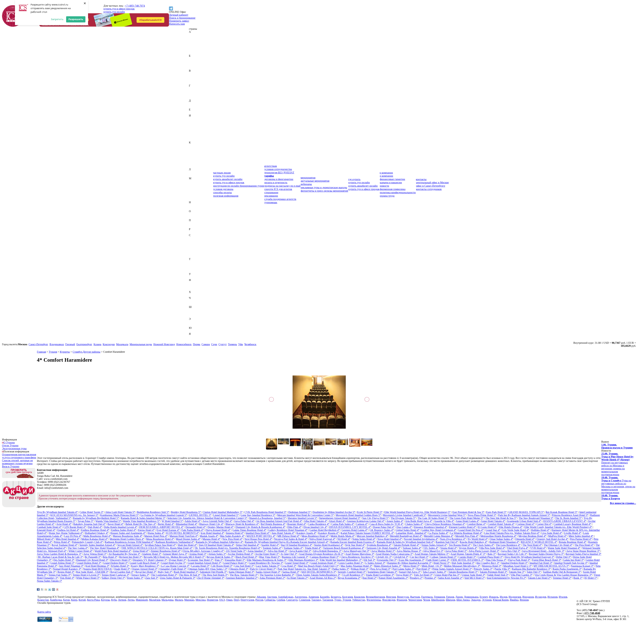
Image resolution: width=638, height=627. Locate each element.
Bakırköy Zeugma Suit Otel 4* (89, 524)
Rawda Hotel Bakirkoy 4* (473, 542)
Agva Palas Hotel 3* (456, 551)
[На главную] (13, 25)
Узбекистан (195, 277)
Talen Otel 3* (534, 572)
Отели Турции (10, 445)
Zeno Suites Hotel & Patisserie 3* (177, 577)
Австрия (194, 37)
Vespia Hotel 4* (448, 548)
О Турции (9, 442)
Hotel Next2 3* (441, 563)
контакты (421, 179)
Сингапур (194, 253)
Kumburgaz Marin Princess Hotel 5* (119, 515)
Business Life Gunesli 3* (295, 557)
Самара (206, 344)
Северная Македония (201, 244)
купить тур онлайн (114, 11)
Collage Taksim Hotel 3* (443, 557)
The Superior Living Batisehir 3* (277, 575)
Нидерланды (196, 205)
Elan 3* (219, 560)
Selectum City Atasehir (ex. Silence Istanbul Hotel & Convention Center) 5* (207, 518)
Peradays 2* (416, 577)
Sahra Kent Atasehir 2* (450, 577)
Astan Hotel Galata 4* (467, 521)
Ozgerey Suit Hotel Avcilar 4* (552, 539)
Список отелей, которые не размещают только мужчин (17, 462)
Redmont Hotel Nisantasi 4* (504, 542)
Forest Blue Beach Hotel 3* (546, 560)
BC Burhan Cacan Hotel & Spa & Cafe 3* (60, 557)
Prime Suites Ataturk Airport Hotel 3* (452, 569)
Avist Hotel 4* (63, 524)
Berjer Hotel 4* (166, 524)
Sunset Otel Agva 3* (410, 572)
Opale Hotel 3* (122, 569)
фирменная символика (392, 189)
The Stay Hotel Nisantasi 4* (104, 548)
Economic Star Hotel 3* (200, 560)
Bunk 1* (578, 577)
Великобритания (198, 73)
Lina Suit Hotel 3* (244, 566)
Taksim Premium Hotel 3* (493, 572)
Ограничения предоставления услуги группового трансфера (19, 456)
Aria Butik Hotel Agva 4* (418, 521)
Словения (194, 256)
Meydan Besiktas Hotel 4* (532, 536)
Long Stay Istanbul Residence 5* (258, 515)
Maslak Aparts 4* (209, 536)
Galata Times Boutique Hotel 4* (249, 530)
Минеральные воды (141, 344)
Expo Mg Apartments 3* (412, 560)
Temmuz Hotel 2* (562, 577)
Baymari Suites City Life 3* (512, 554)
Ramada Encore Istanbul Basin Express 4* (352, 542)
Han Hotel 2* (369, 577)
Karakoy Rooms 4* (328, 533)
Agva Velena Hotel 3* (95, 554)
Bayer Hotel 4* (115, 524)
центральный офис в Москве (432, 182)
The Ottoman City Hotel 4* (558, 545)
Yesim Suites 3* (135, 577)
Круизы (105, 599)
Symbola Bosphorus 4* (379, 545)
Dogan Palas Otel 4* (384, 527)
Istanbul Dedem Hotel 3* (514, 563)
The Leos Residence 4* (508, 545)
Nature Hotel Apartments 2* (393, 577)
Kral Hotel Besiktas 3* (97, 566)
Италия (193, 139)
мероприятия (308, 177)
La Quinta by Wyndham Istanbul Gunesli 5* (164, 515)
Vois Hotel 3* (67, 577)
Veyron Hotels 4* (468, 548)
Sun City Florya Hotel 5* (375, 518)
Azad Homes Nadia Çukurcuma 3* (394, 554)
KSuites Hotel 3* (120, 566)
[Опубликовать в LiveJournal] (42, 589)
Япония (193, 339)
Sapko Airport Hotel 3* (268, 572)
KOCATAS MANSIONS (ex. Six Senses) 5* (74, 515)
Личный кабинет (178, 14)
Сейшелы (194, 247)
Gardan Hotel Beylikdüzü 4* (324, 530)
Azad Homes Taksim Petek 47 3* (468, 554)
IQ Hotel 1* (590, 577)
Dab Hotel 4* (95, 527)
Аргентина (195, 49)
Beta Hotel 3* (110, 557)
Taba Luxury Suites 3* (434, 572)
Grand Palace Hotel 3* (235, 563)
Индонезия (195, 124)
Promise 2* (430, 577)
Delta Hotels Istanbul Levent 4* (120, 527)
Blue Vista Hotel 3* (269, 557)
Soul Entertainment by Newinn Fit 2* (506, 577)
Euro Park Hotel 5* (496, 512)
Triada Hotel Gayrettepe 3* (380, 575)
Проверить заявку (179, 20)
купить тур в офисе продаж (119, 8)
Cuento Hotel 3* (467, 557)
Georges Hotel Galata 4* (355, 530)
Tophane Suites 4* (293, 548)
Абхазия (193, 34)
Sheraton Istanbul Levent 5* (302, 518)
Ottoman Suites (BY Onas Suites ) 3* (207, 569)
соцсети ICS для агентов (278, 189)
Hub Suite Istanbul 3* (463, 563)
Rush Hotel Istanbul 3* (186, 572)
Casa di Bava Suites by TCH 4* (386, 524)
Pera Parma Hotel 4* (581, 539)
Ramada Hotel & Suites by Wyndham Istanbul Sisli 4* (405, 542)
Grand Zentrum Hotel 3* (323, 563)
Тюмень (232, 344)
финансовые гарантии (392, 179)
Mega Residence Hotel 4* (315, 536)
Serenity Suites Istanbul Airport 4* (97, 545)
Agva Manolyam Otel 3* (356, 551)
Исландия (194, 133)
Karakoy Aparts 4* (306, 533)
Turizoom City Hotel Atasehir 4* (383, 548)
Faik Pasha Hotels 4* (192, 530)
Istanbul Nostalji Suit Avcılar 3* (571, 563)
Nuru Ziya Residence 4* (453, 539)
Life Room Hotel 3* (222, 566)
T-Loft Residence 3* (353, 575)
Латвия (193, 172)
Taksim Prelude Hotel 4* (406, 545)
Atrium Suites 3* (217, 554)
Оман (192, 217)
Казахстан (194, 145)
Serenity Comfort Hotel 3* (352, 572)
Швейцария (195, 310)
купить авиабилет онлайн (227, 179)
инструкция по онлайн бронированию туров (238, 185)
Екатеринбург (84, 344)
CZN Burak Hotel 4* (74, 527)
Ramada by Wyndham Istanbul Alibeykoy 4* (219, 542)
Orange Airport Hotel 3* (145, 569)
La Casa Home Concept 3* (175, 566)
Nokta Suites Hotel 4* (363, 539)
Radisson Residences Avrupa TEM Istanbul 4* (129, 542)
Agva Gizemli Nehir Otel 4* (217, 521)
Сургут (222, 344)
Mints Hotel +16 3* (432, 566)
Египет (193, 112)
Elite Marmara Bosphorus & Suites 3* (267, 560)
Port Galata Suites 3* (403, 569)
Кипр (192, 154)
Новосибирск (184, 344)
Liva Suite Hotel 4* (551, 533)
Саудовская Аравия (200, 238)
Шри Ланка (463, 599)
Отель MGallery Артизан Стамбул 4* (203, 551)
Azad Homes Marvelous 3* (359, 554)
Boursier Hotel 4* (296, 524)
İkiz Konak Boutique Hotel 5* (562, 512)
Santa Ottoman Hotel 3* (241, 572)
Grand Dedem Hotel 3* (88, 563)
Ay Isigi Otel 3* (288, 554)
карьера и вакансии (391, 182)
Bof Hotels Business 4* (273, 524)
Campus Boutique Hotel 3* (324, 557)
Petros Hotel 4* (62, 542)
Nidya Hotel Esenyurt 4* (322, 539)
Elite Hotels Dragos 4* (511, 527)
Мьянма (193, 199)
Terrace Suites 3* (140, 575)
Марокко (194, 193)
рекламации (271, 195)
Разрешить (75, 19)
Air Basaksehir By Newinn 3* (124, 554)
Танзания (194, 265)
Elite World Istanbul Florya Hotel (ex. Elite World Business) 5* (417, 512)
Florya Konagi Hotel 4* (218, 530)
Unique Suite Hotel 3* (473, 575)
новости (384, 185)
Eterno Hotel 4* (146, 530)
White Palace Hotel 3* (88, 577)
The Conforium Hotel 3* (164, 575)
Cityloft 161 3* (384, 557)
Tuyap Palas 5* (85, 521)
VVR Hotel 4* (538, 548)
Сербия (193, 250)
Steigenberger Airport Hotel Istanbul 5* (339, 518)
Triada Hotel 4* (313, 548)
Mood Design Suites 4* (188, 539)
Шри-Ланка (195, 315)
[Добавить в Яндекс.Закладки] (57, 589)
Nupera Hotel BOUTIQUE (97, 569)
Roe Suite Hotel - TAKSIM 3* (92, 572)
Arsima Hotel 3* (198, 554)
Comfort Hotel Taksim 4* (501, 524)
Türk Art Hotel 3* (423, 575)
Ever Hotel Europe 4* (168, 530)
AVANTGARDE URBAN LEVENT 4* (564, 521)
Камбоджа (195, 148)
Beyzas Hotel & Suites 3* (220, 557)
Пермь (196, 344)
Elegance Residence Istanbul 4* (430, 527)
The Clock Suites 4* (483, 545)
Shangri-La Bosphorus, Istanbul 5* (267, 518)
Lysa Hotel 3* (288, 566)
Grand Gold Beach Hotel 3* (144, 563)
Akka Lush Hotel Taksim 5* (120, 512)
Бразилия (194, 67)
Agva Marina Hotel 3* (383, 551)
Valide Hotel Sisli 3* (498, 575)
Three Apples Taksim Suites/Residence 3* (318, 575)
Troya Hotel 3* (404, 575)
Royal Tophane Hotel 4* (65, 545)
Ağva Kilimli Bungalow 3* (327, 551)
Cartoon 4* (362, 524)
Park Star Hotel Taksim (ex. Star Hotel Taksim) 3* (304, 569)
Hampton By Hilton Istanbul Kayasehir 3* (409, 563)
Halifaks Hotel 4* (540, 530)
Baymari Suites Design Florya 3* (546, 554)
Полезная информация (16, 451)
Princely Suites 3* (483, 569)
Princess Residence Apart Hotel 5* (570, 515)
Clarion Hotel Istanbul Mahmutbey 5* (223, 512)
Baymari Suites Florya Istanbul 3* (583, 554)
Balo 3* (491, 554)
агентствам (270, 166)
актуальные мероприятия (315, 180)
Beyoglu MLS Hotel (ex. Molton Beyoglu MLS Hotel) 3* (174, 557)
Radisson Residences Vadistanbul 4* (175, 542)
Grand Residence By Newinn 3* (266, 563)
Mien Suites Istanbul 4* (581, 536)
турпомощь (270, 202)
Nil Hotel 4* (343, 539)
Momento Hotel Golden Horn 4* (127, 539)
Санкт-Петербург (38, 344)
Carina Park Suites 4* (342, 524)
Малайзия (194, 184)
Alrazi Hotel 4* (337, 521)
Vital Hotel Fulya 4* (517, 548)
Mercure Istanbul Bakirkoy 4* (372, 536)
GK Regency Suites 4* (382, 530)
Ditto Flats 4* (294, 527)
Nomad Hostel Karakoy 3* (67, 569)
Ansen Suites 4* (394, 521)
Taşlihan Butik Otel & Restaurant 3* (562, 572)
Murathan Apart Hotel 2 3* (517, 566)
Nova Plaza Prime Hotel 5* (482, 515)
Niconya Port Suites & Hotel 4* (290, 539)
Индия (192, 121)
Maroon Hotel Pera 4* (156, 536)
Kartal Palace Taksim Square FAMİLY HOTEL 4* (367, 533)
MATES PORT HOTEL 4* (260, 536)
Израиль (193, 118)
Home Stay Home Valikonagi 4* (66, 533)
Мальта (193, 190)
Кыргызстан (196, 166)
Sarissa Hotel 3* (290, 572)
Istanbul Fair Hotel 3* (541, 563)
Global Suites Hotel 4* (408, 530)
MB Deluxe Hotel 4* (288, 536)
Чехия (192, 304)
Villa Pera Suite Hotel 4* (492, 548)
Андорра (194, 46)
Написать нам (177, 23)
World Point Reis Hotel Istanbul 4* (112, 551)
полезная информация (225, 195)
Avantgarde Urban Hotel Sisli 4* (524, 521)
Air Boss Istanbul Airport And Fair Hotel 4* (279, 521)
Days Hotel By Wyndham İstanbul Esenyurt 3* (529, 557)
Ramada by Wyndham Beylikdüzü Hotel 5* (96, 518)
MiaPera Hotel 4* (557, 536)
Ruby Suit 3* (165, 572)
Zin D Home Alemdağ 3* (210, 577)
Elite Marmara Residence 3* (303, 560)
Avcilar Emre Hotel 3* (267, 554)
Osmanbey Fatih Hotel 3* (172, 569)
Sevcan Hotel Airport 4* (130, 545)
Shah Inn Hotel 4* (187, 545)
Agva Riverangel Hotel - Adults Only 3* (543, 551)
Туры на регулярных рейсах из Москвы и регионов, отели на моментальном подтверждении (618, 485)
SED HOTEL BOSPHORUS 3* (318, 572)
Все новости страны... (623, 503)
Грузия (193, 97)
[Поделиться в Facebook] (38, 589)
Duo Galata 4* (404, 527)
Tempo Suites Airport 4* (434, 545)
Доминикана (196, 106)
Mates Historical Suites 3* (387, 566)
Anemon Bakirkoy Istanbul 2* (242, 577)
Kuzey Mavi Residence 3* (145, 566)
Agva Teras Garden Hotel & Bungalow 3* (59, 554)
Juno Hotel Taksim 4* (283, 533)
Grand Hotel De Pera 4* (471, 530)
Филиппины (196, 283)
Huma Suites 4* (156, 533)
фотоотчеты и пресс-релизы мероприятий (324, 190)
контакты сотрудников (429, 189)
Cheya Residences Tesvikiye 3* (357, 557)
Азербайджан (196, 40)
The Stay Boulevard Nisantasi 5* (536, 518)
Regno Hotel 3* (65, 572)
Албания (194, 43)
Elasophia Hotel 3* (235, 560)
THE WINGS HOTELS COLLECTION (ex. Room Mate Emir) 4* (157, 548)
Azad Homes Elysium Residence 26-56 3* (321, 554)
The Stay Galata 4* (78, 548)
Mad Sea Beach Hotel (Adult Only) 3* (318, 566)
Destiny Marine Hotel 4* (221, 527)
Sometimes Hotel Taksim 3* (382, 572)
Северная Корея (198, 241)
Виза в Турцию (10, 466)
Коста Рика (195, 160)
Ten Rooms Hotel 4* (460, 545)
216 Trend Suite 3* (236, 551)
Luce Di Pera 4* (72, 536)
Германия (194, 91)
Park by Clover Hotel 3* (263, 569)
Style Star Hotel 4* (355, 545)
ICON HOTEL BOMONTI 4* (182, 533)
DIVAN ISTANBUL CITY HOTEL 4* (350, 527)
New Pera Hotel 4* (232, 539)
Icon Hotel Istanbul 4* (212, 533)
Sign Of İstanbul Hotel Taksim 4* (216, 545)
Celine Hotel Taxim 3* (92, 512)
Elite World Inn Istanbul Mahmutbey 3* (341, 560)
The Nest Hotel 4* (532, 545)
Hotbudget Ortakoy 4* (96, 533)
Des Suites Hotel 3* (63, 560)
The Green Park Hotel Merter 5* (466, 518)
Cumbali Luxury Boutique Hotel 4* (572, 524)
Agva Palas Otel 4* (244, 521)
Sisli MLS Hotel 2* (474, 577)
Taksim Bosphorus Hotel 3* (463, 572)
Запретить (57, 19)
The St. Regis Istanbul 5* (568, 518)
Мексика (194, 196)
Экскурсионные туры (14, 448)
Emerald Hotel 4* (46, 530)
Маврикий (195, 181)
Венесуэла (195, 79)
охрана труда (387, 195)
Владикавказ (57, 344)
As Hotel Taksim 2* (297, 577)
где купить (354, 179)
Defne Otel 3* (563, 557)
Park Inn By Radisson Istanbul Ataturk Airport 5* (524, 515)
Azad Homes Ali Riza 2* (323, 577)
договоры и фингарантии (278, 179)
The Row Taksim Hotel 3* (244, 575)
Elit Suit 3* (369, 560)
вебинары (306, 184)
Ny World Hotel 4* (478, 539)
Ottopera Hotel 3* (238, 569)
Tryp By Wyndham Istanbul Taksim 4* (57, 512)
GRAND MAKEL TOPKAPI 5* (526, 512)
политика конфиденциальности (398, 192)
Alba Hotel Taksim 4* (315, 521)
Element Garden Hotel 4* (462, 527)
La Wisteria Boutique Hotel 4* (466, 533)
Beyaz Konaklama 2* (349, 577)
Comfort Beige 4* (476, 524)
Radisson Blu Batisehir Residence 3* (531, 569)
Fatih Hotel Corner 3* (437, 560)
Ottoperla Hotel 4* (525, 539)
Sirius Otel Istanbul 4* (247, 545)
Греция (193, 94)
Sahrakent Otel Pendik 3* (213, 572)
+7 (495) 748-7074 (135, 5)
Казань (97, 344)
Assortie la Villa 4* (444, 521)
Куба (191, 163)
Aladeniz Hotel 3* (151, 554)
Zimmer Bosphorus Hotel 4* (166, 551)
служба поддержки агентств (280, 199)
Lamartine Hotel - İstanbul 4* (411, 533)
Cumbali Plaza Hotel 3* (490, 557)
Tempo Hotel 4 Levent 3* (86, 575)
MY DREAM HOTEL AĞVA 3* (551, 566)
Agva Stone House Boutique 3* (583, 551)
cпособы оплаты (222, 192)
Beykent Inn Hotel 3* (130, 557)
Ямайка (193, 336)
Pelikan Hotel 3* (360, 569)
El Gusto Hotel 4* (487, 527)
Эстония (194, 324)
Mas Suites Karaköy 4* (232, 536)
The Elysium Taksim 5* (403, 518)
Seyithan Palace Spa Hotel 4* (160, 545)
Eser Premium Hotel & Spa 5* (468, 512)
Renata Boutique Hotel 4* (572, 542)
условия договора (223, 189)
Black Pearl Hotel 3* (246, 557)
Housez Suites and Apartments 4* (128, 533)
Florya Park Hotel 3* (519, 560)
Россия (193, 232)
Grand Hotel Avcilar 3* (173, 563)
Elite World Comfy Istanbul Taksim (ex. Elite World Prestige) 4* (558, 527)
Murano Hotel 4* (211, 539)
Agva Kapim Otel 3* (300, 551)
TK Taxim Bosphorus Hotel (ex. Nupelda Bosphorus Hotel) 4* (227, 548)
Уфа (240, 344)
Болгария (194, 64)
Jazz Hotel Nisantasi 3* (71, 566)
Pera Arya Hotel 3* (380, 569)
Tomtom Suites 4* (272, 548)
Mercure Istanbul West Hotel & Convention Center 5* (305, 515)
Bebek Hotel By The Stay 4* (140, 524)
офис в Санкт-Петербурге (430, 185)
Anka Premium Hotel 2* (272, 577)
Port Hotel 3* (423, 569)
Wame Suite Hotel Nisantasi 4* (564, 548)
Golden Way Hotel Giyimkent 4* (438, 530)
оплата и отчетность (275, 182)
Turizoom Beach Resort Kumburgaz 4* (343, 548)
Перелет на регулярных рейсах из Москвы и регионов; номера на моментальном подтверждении (617, 464)
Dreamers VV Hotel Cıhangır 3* (150, 560)
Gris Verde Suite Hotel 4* (515, 530)
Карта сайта (44, 611)
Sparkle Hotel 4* (270, 545)
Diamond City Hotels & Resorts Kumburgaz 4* (260, 527)
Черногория (195, 301)
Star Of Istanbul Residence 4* (296, 545)
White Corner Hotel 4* (80, 551)
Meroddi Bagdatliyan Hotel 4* (406, 536)
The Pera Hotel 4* (584, 545)
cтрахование (271, 192)
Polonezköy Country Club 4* (87, 542)
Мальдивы (195, 187)
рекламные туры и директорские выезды (324, 187)
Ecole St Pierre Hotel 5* (369, 512)
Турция (193, 271)
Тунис (192, 268)
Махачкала (122, 344)
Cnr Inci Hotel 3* (419, 557)
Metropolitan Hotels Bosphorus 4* (498, 536)
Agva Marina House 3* (409, 551)
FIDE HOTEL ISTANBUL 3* (467, 560)
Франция (194, 289)
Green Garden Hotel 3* (350, 563)
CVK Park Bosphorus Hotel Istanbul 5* (265, 512)
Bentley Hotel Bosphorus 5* (186, 512)
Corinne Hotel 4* (525, 524)
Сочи (214, 344)
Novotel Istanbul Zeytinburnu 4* (421, 539)
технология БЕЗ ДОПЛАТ (279, 172)
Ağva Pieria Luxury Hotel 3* (484, 551)
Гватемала (194, 88)
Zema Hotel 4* (141, 551)
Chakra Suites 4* (414, 524)
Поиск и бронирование (182, 17)
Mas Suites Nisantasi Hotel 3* (356, 566)
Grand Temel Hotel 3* (297, 563)
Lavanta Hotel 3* (200, 566)
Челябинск (250, 344)
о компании (386, 172)
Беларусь (194, 61)
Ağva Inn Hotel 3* (277, 551)
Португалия (195, 226)
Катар (192, 151)
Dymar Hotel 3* (177, 560)
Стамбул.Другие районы (86, 351)
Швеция (193, 313)
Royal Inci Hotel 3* (145, 572)
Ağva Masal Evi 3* (433, 551)
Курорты (65, 351)
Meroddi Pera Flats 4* (466, 536)
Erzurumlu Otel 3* (387, 560)
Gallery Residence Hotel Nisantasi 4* (288, 530)
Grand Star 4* (492, 530)
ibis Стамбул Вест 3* (487, 563)
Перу (192, 223)
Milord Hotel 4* (45, 539)
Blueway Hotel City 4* (211, 524)
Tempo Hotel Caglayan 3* (115, 575)
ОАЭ (192, 214)
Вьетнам (194, 82)
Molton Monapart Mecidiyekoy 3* (462, 566)
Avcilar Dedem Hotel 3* (240, 554)
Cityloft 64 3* (401, 557)
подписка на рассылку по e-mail (282, 185)
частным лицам (222, 172)
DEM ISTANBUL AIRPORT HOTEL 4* (161, 527)
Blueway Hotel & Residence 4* (242, 524)
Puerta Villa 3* (502, 569)
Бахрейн (193, 58)
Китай (192, 157)
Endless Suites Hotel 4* (123, 530)
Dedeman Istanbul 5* (299, 512)
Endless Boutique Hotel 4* (95, 530)
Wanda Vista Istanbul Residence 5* (141, 521)
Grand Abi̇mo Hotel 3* (62, 563)
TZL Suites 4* (430, 548)
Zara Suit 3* (151, 577)
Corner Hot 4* (544, 524)
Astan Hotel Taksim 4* (493, 521)
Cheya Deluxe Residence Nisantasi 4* (445, 524)
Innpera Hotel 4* (235, 533)
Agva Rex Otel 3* (510, 551)
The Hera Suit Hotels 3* (215, 575)
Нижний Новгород (164, 344)
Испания (194, 136)
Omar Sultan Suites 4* (501, 539)
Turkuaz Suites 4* (411, 548)
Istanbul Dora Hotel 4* (258, 533)
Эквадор (194, 321)
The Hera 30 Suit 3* (189, 575)
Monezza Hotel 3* (491, 566)
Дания (192, 103)
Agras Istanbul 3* (256, 551)
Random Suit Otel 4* (447, 542)
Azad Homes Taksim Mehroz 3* (432, 554)
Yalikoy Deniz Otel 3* (113, 577)
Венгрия (194, 76)
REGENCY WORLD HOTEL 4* (539, 542)
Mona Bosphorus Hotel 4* (160, 539)
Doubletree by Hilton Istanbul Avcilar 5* (334, 512)
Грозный (70, 344)
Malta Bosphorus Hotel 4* (97, 536)
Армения (194, 52)
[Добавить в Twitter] (49, 589)
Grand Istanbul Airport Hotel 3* (204, 563)
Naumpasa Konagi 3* (582, 566)
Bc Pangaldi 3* (93, 557)
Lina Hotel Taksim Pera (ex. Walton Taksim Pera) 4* (512, 533)
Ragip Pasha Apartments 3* (567, 569)
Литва (192, 175)
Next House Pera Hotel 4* (258, 539)
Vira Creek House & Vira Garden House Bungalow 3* (563, 575)
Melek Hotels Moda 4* (342, 536)
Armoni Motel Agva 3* (175, 554)
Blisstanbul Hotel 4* (186, 524)
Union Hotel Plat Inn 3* (447, 575)
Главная (41, 351)
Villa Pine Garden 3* (521, 575)
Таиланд (194, 262)
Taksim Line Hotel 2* (539, 577)
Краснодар (109, 344)
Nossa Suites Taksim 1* (49, 580)
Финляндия (195, 286)
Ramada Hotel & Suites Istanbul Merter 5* (143, 518)
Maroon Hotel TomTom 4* (183, 536)
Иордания (194, 127)
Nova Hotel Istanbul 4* (389, 539)
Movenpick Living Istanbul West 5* (447, 515)
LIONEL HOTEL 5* (200, 515)
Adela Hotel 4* (193, 521)
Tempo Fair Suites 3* (59, 575)
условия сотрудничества (278, 169)
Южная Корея (197, 330)
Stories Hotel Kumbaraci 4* (328, 545)
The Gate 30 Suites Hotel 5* (432, 518)
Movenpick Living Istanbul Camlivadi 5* (404, 515)
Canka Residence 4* (318, 524)
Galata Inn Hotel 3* (573, 560)
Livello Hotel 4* (572, 533)
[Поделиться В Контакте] (53, 589)
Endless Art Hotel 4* (68, 530)
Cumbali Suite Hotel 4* (49, 527)
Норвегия (194, 208)
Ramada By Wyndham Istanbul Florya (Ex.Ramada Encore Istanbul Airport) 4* (286, 542)
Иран (192, 130)
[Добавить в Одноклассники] (46, 589)
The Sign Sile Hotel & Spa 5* (501, 518)
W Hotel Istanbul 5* (172, 521)
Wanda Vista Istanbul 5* (108, 521)
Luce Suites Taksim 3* (268, 566)
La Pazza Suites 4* (438, 533)
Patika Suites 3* (340, 569)
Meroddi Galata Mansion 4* (438, 536)
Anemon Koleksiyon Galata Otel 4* (366, 521)
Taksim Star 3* (517, 572)
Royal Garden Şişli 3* (122, 572)
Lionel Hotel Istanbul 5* (226, 515)
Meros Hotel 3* (411, 566)
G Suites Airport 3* (375, 563)
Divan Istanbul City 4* (315, 527)
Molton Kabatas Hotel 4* (94, 539)
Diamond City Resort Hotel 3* (92, 560)
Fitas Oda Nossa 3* (496, 560)
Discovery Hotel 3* (120, 560)
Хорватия (194, 295)
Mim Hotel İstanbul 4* (67, 539)
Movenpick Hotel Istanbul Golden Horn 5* (358, 515)
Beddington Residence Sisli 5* (153, 512)
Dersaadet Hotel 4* (195, 527)
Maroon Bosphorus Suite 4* (127, 536)
